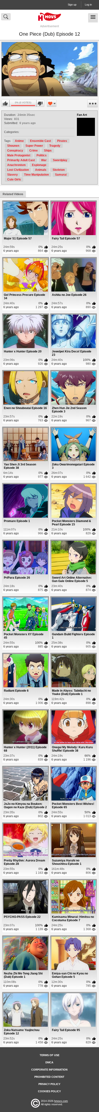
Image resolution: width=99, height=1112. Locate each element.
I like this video (5, 103)
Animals (40, 170)
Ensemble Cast (40, 141)
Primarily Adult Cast (21, 160)
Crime (33, 150)
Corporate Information (49, 1069)
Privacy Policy (49, 1084)
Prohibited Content (49, 1076)
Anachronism (16, 165)
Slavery (12, 174)
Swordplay (60, 160)
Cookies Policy (49, 1091)
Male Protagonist (18, 155)
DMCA (49, 1062)
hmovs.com (61, 1100)
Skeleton (59, 170)
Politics (42, 155)
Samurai (61, 174)
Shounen (13, 145)
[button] (49, 69)
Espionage (39, 165)
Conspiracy (15, 150)
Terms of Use (49, 1055)
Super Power (34, 145)
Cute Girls (14, 179)
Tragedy (54, 145)
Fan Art (82, 115)
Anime (19, 141)
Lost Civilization (18, 170)
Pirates (62, 141)
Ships (48, 150)
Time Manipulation (36, 174)
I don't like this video (40, 103)
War (44, 160)
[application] (49, 69)
